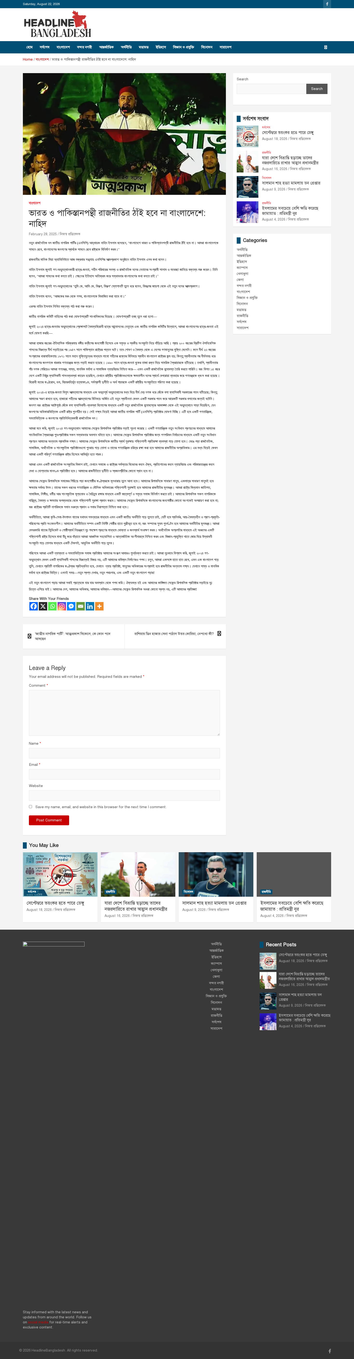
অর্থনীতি (126, 47)
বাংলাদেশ (63, 47)
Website (36, 786)
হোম (29, 47)
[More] (99, 606)
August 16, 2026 (274, 169)
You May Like (44, 845)
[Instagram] (62, 606)
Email (34, 764)
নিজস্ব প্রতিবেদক (70, 234)
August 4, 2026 (273, 219)
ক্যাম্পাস (242, 268)
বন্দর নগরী (84, 47)
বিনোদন (206, 47)
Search (242, 79)
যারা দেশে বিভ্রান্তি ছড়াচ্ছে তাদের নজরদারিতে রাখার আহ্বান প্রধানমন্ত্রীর (290, 160)
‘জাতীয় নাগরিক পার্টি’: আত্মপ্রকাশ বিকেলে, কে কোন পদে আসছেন (73, 636)
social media (38, 1322)
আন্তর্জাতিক (106, 47)
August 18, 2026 (274, 139)
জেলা (240, 280)
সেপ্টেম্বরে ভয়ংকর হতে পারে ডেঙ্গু (288, 132)
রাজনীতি (266, 152)
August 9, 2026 (273, 189)
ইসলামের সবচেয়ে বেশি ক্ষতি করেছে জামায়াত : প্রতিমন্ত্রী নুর (290, 211)
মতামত (144, 47)
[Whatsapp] (52, 606)
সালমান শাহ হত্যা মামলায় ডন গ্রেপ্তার (291, 183)
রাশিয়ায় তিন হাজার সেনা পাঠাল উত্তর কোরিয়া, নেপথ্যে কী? (174, 634)
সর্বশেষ (44, 47)
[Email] (80, 606)
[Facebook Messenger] (71, 606)
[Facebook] (33, 606)
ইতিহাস (161, 47)
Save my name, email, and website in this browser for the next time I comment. (101, 807)
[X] (43, 606)
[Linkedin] (90, 606)
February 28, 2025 (43, 234)
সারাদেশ (225, 47)
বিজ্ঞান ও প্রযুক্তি (183, 47)
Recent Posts (281, 945)
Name (35, 743)
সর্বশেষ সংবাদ (256, 119)
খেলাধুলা (242, 274)
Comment (38, 685)
